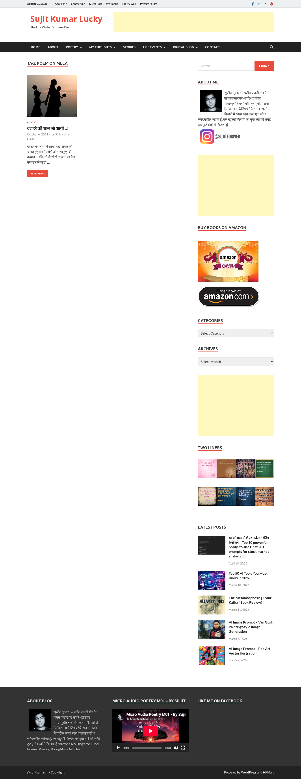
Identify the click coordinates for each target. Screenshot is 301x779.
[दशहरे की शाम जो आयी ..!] (52, 96)
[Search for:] (236, 66)
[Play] (118, 748)
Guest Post (95, 4)
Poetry (72, 47)
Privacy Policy (148, 4)
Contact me (78, 4)
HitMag (268, 772)
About (53, 47)
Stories (129, 47)
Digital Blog (183, 47)
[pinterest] (271, 4)
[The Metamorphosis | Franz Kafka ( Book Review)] (211, 598)
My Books (112, 4)
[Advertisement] (193, 22)
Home (35, 47)
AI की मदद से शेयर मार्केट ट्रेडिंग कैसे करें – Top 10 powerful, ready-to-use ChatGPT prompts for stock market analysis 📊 (249, 547)
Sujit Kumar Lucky (66, 18)
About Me (61, 4)
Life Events (152, 47)
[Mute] (176, 748)
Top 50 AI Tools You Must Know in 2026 (248, 575)
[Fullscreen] (183, 748)
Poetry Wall (129, 4)
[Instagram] (259, 4)
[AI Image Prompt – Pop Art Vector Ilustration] (211, 649)
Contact (212, 47)
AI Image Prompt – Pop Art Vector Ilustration (249, 650)
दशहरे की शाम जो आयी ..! (48, 128)
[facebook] (252, 4)
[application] (150, 730)
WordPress (248, 772)
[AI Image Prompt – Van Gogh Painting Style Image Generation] (211, 622)
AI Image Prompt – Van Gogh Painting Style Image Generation (251, 626)
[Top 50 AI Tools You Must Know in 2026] (211, 574)
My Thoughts (100, 47)
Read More (36, 172)
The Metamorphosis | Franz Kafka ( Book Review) (250, 600)
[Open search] (271, 47)
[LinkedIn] (265, 4)
